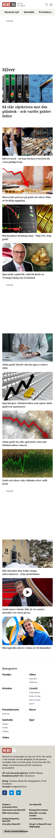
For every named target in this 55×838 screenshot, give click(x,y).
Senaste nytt (12, 12)
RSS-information (10, 813)
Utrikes (5, 731)
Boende (5, 714)
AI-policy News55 (11, 824)
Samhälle (29, 12)
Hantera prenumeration (9, 805)
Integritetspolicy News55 (10, 819)
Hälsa (32, 674)
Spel (31, 720)
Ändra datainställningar (15, 831)
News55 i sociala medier (37, 814)
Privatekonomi (10, 709)
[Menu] (51, 4)
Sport (31, 703)
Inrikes (5, 724)
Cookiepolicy (36, 818)
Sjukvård (33, 678)
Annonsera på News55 (13, 810)
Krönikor (7, 688)
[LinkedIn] (18, 792)
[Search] (46, 4)
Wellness (33, 682)
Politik (5, 727)
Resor (32, 709)
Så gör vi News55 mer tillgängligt (40, 825)
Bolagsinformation (38, 810)
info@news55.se (19, 786)
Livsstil (33, 688)
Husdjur (6, 674)
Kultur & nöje (35, 696)
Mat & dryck (34, 700)
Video (5, 737)
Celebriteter (34, 692)
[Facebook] (4, 792)
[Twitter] (11, 792)
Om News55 (35, 804)
